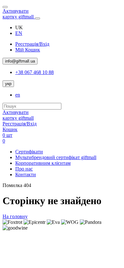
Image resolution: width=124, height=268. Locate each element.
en (17, 94)
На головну (15, 216)
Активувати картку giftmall (19, 13)
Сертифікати (29, 151)
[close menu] (5, 7)
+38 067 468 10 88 (34, 72)
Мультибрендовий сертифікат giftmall (55, 157)
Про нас (24, 168)
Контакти (25, 174)
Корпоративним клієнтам (43, 163)
